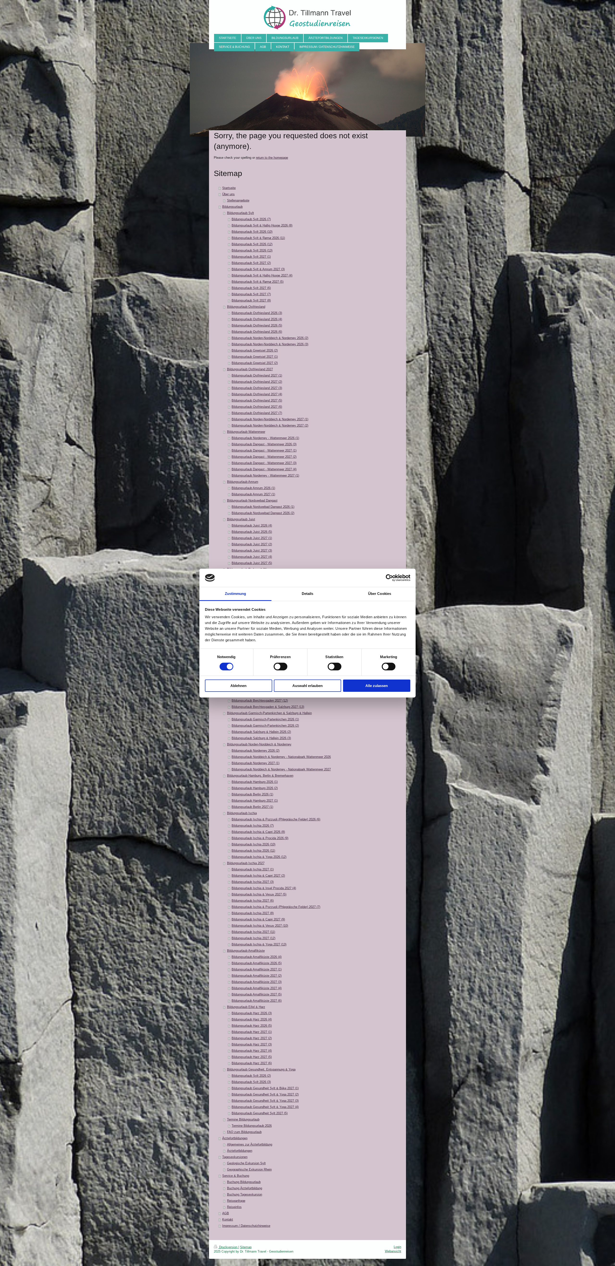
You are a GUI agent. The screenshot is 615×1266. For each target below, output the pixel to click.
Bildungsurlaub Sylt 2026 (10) (252, 231)
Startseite (229, 188)
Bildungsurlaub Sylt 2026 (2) (251, 1075)
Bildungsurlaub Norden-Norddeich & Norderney (259, 744)
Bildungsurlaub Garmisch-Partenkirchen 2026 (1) (265, 719)
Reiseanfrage (236, 1201)
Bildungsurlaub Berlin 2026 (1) (252, 794)
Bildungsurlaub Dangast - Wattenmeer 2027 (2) (264, 457)
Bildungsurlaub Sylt (240, 213)
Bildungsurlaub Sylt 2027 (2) (251, 263)
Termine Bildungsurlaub (243, 1119)
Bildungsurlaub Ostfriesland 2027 (250, 369)
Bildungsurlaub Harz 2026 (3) (252, 1013)
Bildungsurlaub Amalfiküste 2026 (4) (257, 957)
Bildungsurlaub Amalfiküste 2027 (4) (257, 988)
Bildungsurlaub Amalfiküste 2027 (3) (257, 982)
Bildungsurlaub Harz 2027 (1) (252, 1032)
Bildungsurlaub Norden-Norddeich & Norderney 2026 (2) (270, 338)
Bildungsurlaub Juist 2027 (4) (252, 557)
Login (397, 1247)
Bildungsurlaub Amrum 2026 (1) (253, 488)
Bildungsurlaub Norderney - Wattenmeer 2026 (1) (265, 438)
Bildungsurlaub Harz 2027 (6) (252, 1063)
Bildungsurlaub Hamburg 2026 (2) (255, 788)
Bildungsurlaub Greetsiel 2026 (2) (255, 350)
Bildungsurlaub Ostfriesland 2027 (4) (257, 394)
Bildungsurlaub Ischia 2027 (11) (253, 932)
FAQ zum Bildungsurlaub (244, 1132)
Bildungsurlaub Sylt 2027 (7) (251, 294)
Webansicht (393, 1251)
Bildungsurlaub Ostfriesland (246, 307)
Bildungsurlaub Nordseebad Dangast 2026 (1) (263, 507)
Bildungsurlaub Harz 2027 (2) (252, 1038)
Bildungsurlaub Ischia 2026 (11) (253, 850)
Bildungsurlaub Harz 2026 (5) (252, 1025)
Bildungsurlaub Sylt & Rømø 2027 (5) (257, 281)
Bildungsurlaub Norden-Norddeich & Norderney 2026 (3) (270, 344)
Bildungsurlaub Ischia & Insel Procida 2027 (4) (264, 888)
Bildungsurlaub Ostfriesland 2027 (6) (257, 407)
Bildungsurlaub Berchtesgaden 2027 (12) (260, 700)
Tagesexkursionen (234, 1157)
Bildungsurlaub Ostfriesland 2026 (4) (257, 319)
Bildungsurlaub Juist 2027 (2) (252, 544)
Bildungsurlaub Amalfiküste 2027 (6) (257, 1000)
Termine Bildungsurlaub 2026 (252, 1125)
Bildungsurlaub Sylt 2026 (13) (252, 250)
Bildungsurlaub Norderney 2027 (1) (255, 763)
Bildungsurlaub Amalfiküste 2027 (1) (257, 969)
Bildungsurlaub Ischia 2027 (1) (253, 869)
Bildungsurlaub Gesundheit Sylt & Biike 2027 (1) (265, 1088)
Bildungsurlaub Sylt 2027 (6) (251, 288)
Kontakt (227, 1219)
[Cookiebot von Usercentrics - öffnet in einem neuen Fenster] (389, 577)
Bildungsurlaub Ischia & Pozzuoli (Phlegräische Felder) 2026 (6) (276, 819)
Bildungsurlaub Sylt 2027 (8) (251, 300)
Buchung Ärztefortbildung (244, 1188)
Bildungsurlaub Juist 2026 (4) (252, 525)
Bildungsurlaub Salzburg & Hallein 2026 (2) (261, 732)
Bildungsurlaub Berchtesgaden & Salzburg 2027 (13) (268, 707)
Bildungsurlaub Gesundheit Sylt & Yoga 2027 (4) (265, 1107)
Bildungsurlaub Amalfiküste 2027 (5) (257, 994)
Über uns (228, 194)
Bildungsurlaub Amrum (242, 482)
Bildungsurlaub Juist (241, 519)
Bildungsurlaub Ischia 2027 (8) (253, 913)
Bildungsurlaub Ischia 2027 (245, 863)
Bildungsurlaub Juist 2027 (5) (252, 563)
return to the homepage (272, 157)
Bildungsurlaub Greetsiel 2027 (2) (255, 363)
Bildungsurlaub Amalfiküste (246, 950)
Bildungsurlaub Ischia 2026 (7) (253, 825)
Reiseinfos (234, 1207)
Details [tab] (308, 594)
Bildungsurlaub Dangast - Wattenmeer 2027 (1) (264, 450)
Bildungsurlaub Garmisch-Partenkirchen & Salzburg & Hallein (269, 713)
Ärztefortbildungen (234, 1138)
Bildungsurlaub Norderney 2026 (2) (255, 750)
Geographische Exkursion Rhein (249, 1169)
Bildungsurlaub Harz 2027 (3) (252, 1044)
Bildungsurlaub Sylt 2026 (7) (251, 219)
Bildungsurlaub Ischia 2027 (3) (253, 882)
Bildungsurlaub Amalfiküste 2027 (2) (257, 975)
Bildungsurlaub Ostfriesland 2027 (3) (257, 388)
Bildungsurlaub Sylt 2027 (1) (251, 256)
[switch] (280, 666)
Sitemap (246, 1247)
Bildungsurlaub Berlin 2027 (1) (252, 807)
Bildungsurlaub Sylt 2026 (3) (251, 1082)
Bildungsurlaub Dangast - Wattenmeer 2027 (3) (264, 463)
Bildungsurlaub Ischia (242, 813)
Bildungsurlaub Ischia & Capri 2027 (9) (258, 919)
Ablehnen (238, 686)
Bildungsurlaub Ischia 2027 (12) (253, 938)
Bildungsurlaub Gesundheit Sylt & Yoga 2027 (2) (265, 1094)
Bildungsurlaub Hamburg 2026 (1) (255, 782)
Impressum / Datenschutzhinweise (246, 1226)
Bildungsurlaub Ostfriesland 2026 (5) (257, 325)
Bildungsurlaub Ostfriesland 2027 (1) (257, 375)
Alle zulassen (376, 686)
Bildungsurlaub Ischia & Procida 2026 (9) (260, 838)
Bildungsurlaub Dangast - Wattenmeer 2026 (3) (264, 444)
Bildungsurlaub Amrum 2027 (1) (253, 494)
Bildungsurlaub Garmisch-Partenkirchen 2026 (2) (265, 725)
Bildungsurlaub (232, 206)
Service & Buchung (235, 1176)
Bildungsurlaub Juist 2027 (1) (252, 538)
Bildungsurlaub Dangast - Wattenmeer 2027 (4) (264, 469)
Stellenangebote (238, 200)
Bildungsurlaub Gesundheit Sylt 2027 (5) (260, 1113)
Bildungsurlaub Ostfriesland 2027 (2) (257, 382)
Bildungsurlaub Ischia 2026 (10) (253, 844)
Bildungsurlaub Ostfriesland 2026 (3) (257, 313)
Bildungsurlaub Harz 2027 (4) (252, 1050)
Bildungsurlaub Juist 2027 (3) (252, 550)
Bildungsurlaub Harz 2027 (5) (252, 1057)
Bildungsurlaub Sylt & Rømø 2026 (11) (258, 238)
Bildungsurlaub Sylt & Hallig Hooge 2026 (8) (262, 225)
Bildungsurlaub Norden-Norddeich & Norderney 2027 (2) (270, 425)
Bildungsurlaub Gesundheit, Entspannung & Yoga (261, 1069)
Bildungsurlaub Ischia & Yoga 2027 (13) (259, 944)
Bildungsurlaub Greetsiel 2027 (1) (255, 357)
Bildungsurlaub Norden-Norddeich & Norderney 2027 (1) (270, 419)
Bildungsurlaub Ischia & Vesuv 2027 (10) (260, 925)
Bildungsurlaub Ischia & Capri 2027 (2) (258, 875)
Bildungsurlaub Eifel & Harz (246, 1007)
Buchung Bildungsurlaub (244, 1182)
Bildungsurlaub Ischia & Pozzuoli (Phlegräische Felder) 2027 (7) (276, 907)
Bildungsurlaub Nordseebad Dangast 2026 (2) (263, 513)
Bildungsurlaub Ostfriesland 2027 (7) (257, 413)
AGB (225, 1213)
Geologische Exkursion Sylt (246, 1163)
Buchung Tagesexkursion (244, 1194)
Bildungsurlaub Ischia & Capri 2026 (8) (258, 832)
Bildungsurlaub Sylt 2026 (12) (252, 244)
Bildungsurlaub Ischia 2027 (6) (253, 900)
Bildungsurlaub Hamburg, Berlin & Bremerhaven (260, 775)
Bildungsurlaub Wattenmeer (246, 432)
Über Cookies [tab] (379, 594)
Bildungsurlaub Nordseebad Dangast (252, 500)
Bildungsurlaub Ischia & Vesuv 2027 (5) (259, 894)
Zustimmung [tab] (235, 594)
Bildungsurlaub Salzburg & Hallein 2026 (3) (261, 738)
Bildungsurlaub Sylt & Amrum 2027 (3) (258, 269)
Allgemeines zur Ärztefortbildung (249, 1144)
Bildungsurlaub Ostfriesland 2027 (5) (257, 400)
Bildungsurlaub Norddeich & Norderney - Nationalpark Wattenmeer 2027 (281, 769)
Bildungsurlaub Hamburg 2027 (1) (255, 800)
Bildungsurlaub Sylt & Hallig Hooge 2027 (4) (262, 275)
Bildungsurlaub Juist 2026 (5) (252, 532)
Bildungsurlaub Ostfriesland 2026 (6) (257, 332)
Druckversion (228, 1247)
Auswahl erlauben (307, 686)
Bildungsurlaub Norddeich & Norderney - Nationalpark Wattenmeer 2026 (281, 757)
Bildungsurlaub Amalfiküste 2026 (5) (257, 963)
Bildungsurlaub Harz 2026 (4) (252, 1019)
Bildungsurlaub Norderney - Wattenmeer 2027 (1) (265, 475)
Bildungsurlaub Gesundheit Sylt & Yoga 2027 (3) (265, 1100)
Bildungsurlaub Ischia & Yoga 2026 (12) (259, 857)
